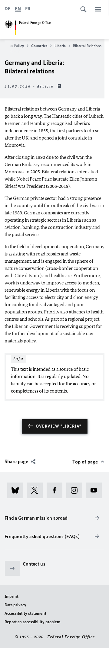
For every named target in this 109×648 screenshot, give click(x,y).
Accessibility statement (25, 613)
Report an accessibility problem (32, 621)
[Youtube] (96, 490)
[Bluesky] (17, 490)
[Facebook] (56, 490)
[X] (37, 490)
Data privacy (15, 605)
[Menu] (97, 9)
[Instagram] (76, 490)
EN (18, 8)
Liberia (60, 45)
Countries (39, 45)
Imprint (11, 596)
